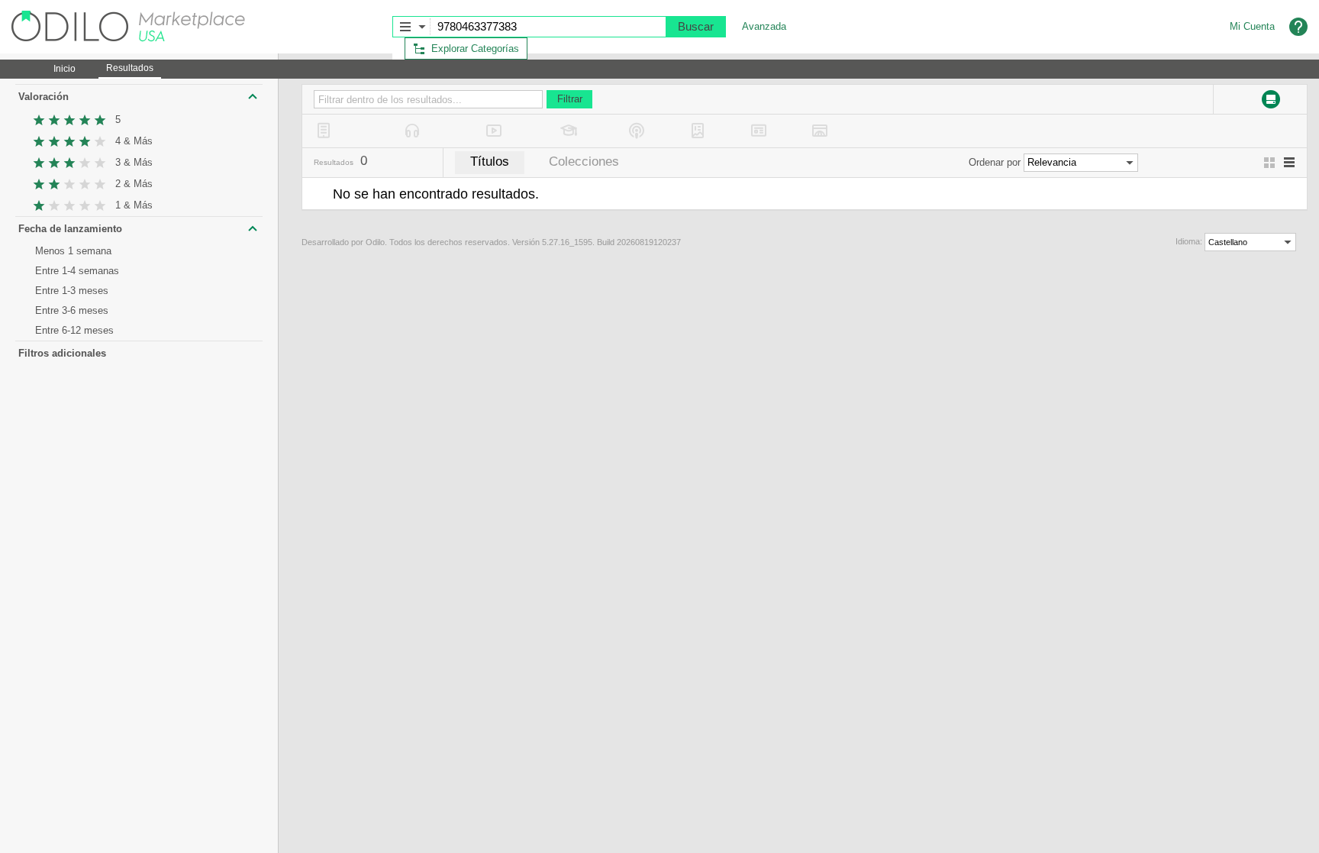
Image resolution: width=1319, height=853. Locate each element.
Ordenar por (995, 162)
